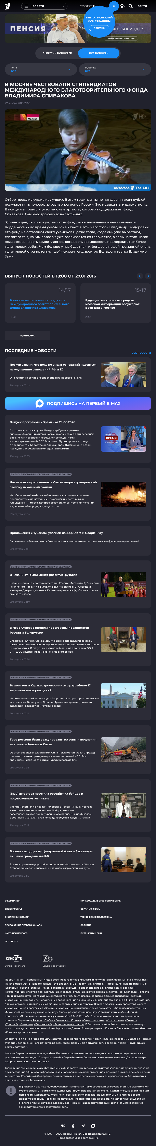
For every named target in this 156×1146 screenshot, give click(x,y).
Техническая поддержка (96, 917)
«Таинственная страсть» (68, 1024)
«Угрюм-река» (115, 1020)
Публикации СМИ (91, 933)
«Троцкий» (11, 1024)
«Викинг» (131, 1020)
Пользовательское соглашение (100, 901)
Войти (142, 6)
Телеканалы (38, 1080)
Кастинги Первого (16, 933)
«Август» (36, 1020)
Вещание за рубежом (54, 966)
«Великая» (26, 1024)
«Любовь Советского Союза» (62, 1020)
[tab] (57, 53)
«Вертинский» (43, 1024)
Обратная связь (90, 909)
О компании (12, 901)
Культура (27, 335)
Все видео (11, 941)
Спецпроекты (13, 909)
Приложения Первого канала (23, 925)
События (85, 925)
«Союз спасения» (93, 1020)
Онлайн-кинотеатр (17, 917)
